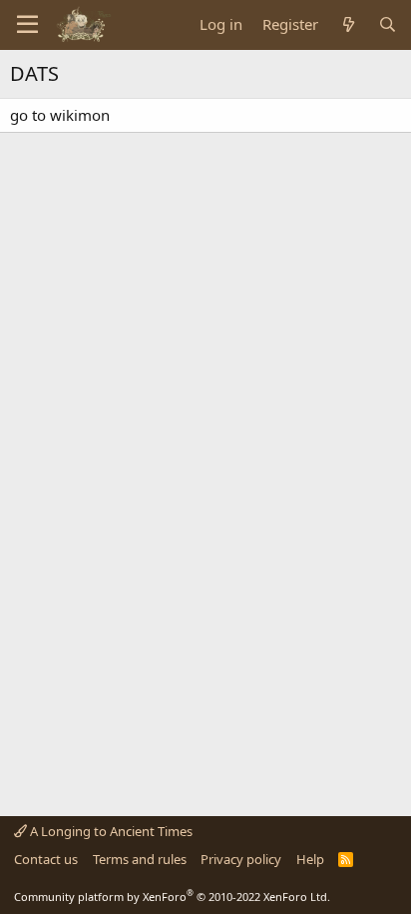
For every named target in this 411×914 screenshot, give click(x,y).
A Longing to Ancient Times (110, 831)
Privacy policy (241, 859)
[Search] (387, 24)
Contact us (46, 859)
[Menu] (27, 25)
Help (310, 859)
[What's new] (347, 24)
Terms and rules (140, 859)
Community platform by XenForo (172, 896)
